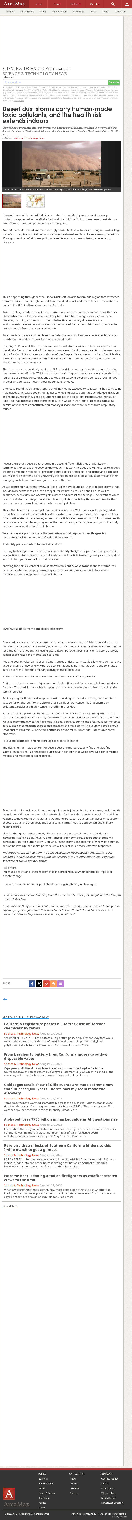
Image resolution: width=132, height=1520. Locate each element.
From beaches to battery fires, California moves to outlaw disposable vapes (55, 1056)
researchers (29, 324)
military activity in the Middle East (58, 670)
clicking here (19, 101)
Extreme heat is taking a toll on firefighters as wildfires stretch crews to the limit (60, 1177)
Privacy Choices (119, 1516)
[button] (11, 164)
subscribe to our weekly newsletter (24, 861)
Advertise (76, 1513)
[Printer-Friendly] (53, 983)
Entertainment (27, 11)
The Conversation (53, 852)
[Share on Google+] (46, 983)
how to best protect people (85, 814)
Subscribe (114, 82)
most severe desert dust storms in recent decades (68, 346)
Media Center (108, 1497)
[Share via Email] (60, 983)
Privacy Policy (89, 1513)
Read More (82, 1045)
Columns (74, 1488)
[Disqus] (62, 1331)
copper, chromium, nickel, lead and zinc (71, 491)
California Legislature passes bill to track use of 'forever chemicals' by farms (54, 1025)
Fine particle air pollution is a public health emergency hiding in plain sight (49, 884)
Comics (74, 1483)
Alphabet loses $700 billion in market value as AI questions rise (61, 1119)
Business (10, 11)
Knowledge (78, 11)
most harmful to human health (100, 518)
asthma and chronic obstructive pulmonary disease (59, 320)
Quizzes (74, 1493)
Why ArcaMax (108, 1493)
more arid (88, 833)
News (73, 1478)
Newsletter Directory (112, 1502)
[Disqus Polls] (62, 1248)
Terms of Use (104, 1513)
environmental (11, 324)
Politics (93, 11)
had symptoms (111, 388)
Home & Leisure (59, 11)
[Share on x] (39, 983)
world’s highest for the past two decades (47, 339)
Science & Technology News (29, 138)
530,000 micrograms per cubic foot (84, 377)
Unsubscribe (119, 1513)
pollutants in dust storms (97, 487)
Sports (105, 11)
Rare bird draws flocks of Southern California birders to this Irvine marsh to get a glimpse (57, 1147)
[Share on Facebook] (32, 983)
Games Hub (120, 11)
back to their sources (45, 559)
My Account (107, 1488)
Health (42, 11)
